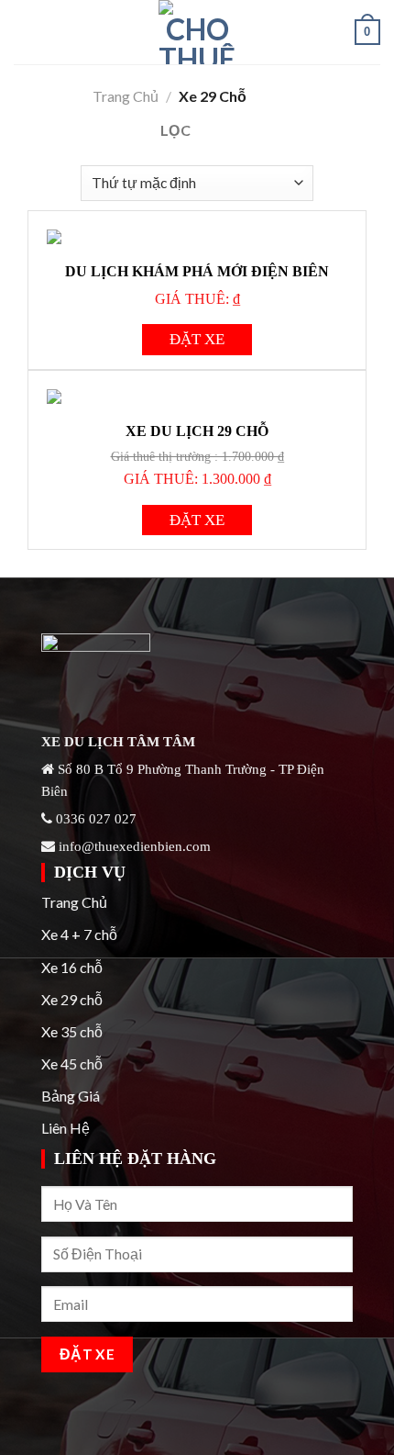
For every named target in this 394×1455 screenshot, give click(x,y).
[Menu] (25, 31)
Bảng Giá (70, 1095)
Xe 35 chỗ (72, 1031)
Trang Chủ (74, 902)
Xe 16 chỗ (72, 967)
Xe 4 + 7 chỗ (79, 934)
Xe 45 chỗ (72, 1063)
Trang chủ (126, 96)
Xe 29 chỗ (72, 999)
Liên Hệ (65, 1127)
